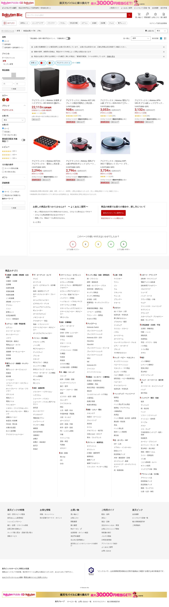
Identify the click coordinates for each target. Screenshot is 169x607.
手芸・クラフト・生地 (149, 342)
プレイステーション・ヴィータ (98, 348)
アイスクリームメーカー (15, 434)
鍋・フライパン (92, 279)
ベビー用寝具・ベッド (122, 375)
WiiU (88, 358)
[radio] (3, 41)
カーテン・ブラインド (149, 442)
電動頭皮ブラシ (38, 418)
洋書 (61, 434)
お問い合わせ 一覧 (84, 601)
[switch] (23, 140)
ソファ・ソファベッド (149, 415)
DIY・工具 (117, 444)
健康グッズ (91, 460)
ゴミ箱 (143, 459)
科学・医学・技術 (66, 427)
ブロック (117, 349)
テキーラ (117, 303)
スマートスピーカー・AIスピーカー (44, 328)
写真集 (62, 445)
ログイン (153, 23)
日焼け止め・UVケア (94, 434)
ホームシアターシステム (42, 307)
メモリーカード (38, 317)
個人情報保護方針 (138, 521)
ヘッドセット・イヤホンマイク (71, 301)
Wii (88, 362)
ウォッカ (117, 296)
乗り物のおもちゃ (120, 318)
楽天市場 (164, 8)
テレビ (111, 23)
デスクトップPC (39, 342)
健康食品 (90, 456)
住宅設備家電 (11, 315)
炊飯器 (8, 373)
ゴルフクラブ (145, 289)
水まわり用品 (92, 319)
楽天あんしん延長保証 (15, 518)
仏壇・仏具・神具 (147, 491)
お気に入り (75, 518)
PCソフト (36, 383)
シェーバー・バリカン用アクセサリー (44, 403)
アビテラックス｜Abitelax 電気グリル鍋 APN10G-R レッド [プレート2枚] (80, 164)
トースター (10, 380)
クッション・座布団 (148, 419)
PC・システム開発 (66, 431)
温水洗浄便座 (38, 432)
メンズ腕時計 (145, 361)
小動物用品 (118, 411)
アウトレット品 (146, 478)
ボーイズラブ (65, 421)
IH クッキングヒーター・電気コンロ (17, 412)
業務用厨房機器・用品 (95, 308)
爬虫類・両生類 (119, 422)
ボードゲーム (118, 339)
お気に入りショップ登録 (110, 529)
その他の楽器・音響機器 (69, 367)
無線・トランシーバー (41, 324)
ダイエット (91, 449)
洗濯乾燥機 (10, 288)
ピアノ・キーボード (67, 326)
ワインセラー (11, 405)
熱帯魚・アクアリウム (122, 408)
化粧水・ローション (94, 417)
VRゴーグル (64, 317)
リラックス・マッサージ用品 (97, 467)
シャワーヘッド (38, 421)
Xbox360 (90, 344)
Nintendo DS (91, 365)
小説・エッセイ (65, 417)
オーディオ (37, 282)
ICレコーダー (38, 310)
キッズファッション (121, 361)
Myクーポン (75, 529)
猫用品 (116, 397)
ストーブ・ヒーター (13, 331)
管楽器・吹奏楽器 (66, 336)
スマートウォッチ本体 (68, 305)
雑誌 (61, 407)
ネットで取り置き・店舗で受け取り (20, 532)
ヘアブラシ (37, 395)
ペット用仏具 (118, 428)
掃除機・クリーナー (13, 302)
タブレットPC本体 (66, 282)
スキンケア (91, 413)
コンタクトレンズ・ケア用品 (97, 394)
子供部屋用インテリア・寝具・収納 (152, 433)
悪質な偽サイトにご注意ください (36, 577)
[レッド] (7, 99)
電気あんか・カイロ (13, 345)
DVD (62, 464)
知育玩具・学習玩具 (121, 315)
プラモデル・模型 (120, 322)
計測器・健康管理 (93, 453)
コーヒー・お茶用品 (94, 312)
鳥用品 (116, 415)
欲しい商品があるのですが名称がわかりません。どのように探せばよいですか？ (63, 212)
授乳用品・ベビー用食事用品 (124, 378)
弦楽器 (62, 357)
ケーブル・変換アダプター (69, 294)
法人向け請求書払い (78, 540)
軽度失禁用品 (92, 405)
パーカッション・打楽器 (69, 350)
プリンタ (36, 356)
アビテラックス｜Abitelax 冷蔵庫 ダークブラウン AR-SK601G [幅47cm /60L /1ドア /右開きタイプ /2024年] (47, 103)
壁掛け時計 (145, 368)
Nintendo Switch (93, 327)
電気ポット (10, 398)
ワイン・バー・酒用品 (95, 315)
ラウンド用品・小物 (148, 299)
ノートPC (36, 345)
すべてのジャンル (7, 31)
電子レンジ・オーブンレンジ (16, 369)
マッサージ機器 (38, 425)
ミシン (8, 309)
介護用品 (90, 398)
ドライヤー (51, 23)
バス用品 (144, 346)
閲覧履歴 (74, 521)
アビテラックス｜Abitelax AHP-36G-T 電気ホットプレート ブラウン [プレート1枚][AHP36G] (114, 164)
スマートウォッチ (147, 375)
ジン (115, 285)
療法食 (116, 435)
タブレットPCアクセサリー (70, 291)
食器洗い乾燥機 (11, 421)
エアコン (84, 23)
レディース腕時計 (147, 365)
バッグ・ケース (146, 296)
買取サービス (12, 536)
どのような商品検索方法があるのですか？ (50, 215)
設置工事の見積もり (14, 529)
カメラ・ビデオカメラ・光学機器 (44, 286)
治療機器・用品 (92, 384)
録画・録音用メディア (41, 291)
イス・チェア (145, 429)
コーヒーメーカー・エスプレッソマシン (17, 384)
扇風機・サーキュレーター (15, 352)
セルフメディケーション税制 (12, 577)
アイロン (9, 305)
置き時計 (144, 372)
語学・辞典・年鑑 (66, 424)
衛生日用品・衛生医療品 (95, 387)
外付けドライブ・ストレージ (43, 369)
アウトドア (145, 313)
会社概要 (155, 8)
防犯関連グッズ (146, 481)
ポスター (63, 448)
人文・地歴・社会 (66, 410)
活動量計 (36, 435)
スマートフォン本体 (67, 279)
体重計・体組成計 (39, 442)
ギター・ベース (65, 343)
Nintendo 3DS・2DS (94, 338)
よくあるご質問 (126, 8)
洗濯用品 (144, 339)
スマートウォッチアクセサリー (71, 308)
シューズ (144, 292)
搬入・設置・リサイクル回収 (17, 525)
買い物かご (75, 514)
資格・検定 (64, 441)
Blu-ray (62, 457)
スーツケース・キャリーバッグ (152, 386)
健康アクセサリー (93, 463)
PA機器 (62, 329)
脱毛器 (35, 408)
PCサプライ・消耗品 (40, 362)
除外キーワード (7, 199)
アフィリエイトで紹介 (109, 543)
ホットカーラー (38, 411)
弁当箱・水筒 (92, 299)
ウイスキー (118, 279)
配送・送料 (105, 514)
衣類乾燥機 (10, 291)
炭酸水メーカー (11, 417)
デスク (143, 426)
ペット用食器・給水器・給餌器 (125, 418)
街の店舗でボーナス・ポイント (51, 518)
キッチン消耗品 (92, 292)
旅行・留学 (64, 386)
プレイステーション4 (94, 334)
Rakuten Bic (12, 15)
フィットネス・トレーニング (151, 306)
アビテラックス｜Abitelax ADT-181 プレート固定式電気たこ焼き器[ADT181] (80, 103)
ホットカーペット (12, 334)
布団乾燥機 (10, 295)
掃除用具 (144, 335)
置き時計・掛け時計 (148, 448)
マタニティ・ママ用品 (122, 368)
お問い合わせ (106, 551)
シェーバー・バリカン (41, 399)
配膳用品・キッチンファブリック (98, 304)
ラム (115, 289)
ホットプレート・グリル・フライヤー (17, 390)
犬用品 (116, 401)
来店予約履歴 (75, 536)
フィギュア (118, 325)
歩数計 (35, 439)
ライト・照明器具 (12, 319)
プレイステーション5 (94, 331)
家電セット (24, 23)
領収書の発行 (106, 532)
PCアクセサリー (39, 349)
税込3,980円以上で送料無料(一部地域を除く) (35, 8)
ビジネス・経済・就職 (68, 396)
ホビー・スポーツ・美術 (69, 390)
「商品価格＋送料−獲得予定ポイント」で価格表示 (47, 38)
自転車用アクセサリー (149, 285)
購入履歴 (74, 525)
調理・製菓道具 (92, 282)
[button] (4, 76)
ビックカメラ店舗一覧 (142, 8)
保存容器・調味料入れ (95, 289)
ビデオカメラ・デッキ (41, 303)
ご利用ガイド (114, 8)
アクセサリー (65, 347)
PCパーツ (36, 380)
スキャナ (36, 359)
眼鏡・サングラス (147, 320)
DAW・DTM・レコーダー (69, 333)
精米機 (8, 376)
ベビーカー (118, 382)
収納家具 (144, 438)
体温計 (35, 449)
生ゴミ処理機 (11, 431)
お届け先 (5, 116)
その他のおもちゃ (120, 353)
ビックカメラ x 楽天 (9, 8)
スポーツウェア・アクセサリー (152, 316)
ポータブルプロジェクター (42, 333)
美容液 (89, 424)
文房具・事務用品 (147, 329)
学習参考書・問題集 (67, 414)
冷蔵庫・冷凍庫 (11, 281)
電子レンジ (122, 23)
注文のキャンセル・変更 (110, 525)
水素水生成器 (11, 427)
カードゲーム (118, 335)
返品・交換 (105, 521)
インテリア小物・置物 (149, 469)
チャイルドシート (120, 385)
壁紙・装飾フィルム (148, 452)
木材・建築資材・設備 (122, 458)
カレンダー (64, 400)
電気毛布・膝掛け (12, 341)
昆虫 (115, 425)
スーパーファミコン (94, 372)
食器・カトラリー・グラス (96, 285)
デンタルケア (38, 414)
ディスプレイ (38, 352)
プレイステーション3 (94, 351)
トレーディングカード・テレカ (125, 342)
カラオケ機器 (65, 364)
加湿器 (8, 355)
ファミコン (91, 369)
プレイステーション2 (94, 355)
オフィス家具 (145, 466)
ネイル (89, 427)
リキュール (118, 292)
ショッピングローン (14, 521)
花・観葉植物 (118, 470)
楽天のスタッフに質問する (113, 213)
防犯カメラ (118, 451)
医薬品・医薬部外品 (94, 381)
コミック (63, 376)
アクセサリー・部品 (40, 321)
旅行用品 (144, 393)
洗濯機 (102, 23)
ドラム (62, 340)
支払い (104, 518)
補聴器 (35, 428)
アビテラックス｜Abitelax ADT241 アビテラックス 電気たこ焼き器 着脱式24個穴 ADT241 (47, 164)
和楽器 (62, 360)
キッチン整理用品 (93, 296)
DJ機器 (62, 353)
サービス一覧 (72, 601)
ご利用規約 (136, 525)
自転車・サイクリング (149, 279)
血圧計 (35, 445)
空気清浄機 (74, 23)
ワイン (116, 282)
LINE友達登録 (106, 540)
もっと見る (37, 222)
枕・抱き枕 (145, 408)
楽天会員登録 (162, 23)
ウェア (143, 303)
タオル (143, 353)
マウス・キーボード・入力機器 (44, 373)
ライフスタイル (65, 403)
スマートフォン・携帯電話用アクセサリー (71, 286)
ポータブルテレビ (39, 314)
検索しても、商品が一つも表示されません (50, 218)
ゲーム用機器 (38, 376)
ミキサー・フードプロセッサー (17, 408)
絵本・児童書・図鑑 (67, 379)
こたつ (8, 338)
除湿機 (8, 358)
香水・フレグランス (94, 437)
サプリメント (92, 446)
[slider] (2, 79)
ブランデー (118, 299)
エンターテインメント (68, 383)
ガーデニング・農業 (121, 461)
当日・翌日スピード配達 (16, 514)
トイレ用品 (145, 349)
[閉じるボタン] (164, 47)
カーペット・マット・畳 (149, 445)
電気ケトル (10, 401)
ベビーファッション (121, 365)
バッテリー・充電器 (67, 298)
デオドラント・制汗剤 (95, 431)
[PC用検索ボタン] (129, 15)
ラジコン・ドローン (121, 329)
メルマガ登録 (106, 536)
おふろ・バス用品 (120, 372)
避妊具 (89, 391)
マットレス (145, 405)
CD (61, 460)
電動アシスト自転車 (148, 282)
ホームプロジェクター (41, 300)
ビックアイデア (37, 23)
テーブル (144, 422)
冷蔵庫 (94, 23)
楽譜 (61, 393)
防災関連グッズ (119, 454)
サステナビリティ (99, 601)
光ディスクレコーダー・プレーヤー (44, 295)
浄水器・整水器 (11, 424)
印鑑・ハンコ (145, 332)
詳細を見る (111, 56)
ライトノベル (65, 438)
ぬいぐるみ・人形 (120, 311)
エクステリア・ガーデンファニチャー (125, 465)
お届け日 (5, 125)
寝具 (142, 402)
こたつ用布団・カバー (149, 462)
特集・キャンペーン (47, 514)
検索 (14, 89)
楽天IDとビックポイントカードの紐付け (84, 545)
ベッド (143, 412)
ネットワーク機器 (39, 366)
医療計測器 (91, 401)
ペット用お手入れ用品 (122, 404)
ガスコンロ (10, 394)
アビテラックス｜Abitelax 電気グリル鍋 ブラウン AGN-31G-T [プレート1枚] (115, 103)
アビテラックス (7, 110)
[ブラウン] (3, 99)
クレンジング (92, 420)
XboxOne (90, 341)
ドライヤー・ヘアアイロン (42, 392)
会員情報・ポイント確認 (79, 532)
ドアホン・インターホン (122, 447)
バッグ (143, 389)
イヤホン (62, 23)
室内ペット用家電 (120, 432)
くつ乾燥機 (10, 298)
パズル (116, 332)
